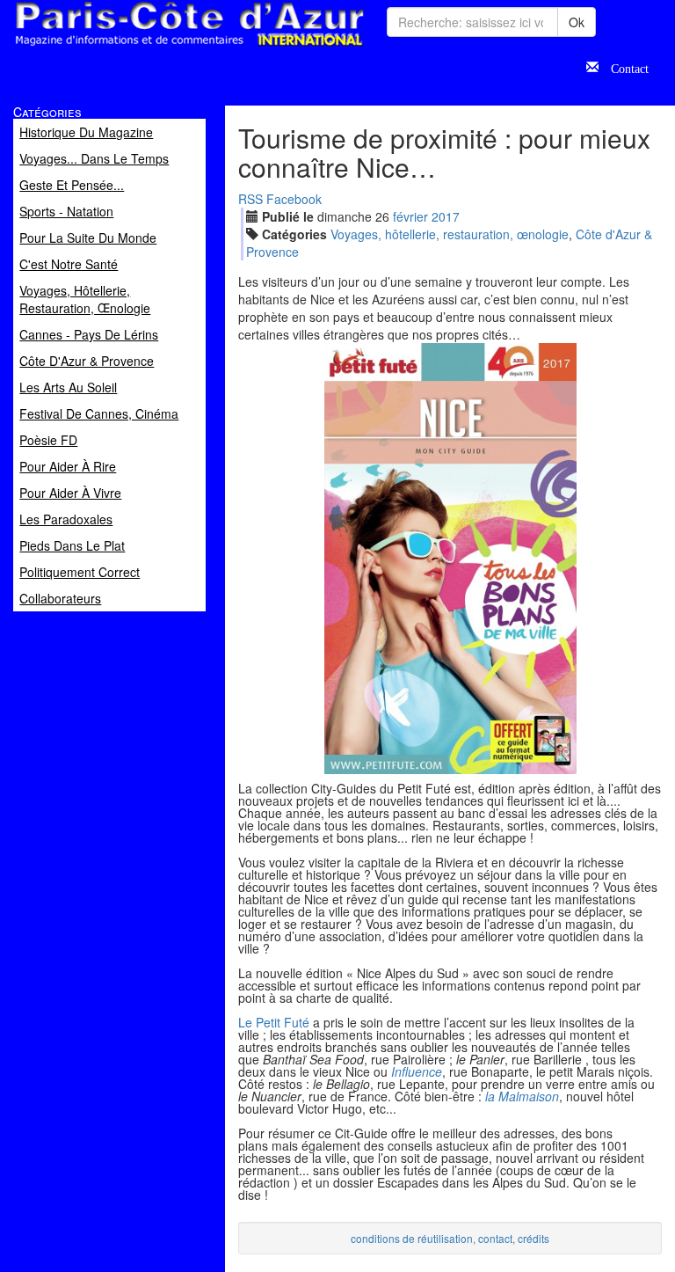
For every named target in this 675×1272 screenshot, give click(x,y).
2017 (446, 216)
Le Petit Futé (273, 1022)
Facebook (294, 199)
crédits (533, 1238)
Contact (624, 67)
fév (410, 216)
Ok (576, 22)
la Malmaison (522, 1096)
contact (495, 1238)
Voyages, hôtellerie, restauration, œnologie (449, 234)
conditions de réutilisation (412, 1238)
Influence (416, 1071)
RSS (250, 199)
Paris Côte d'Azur (150, 47)
